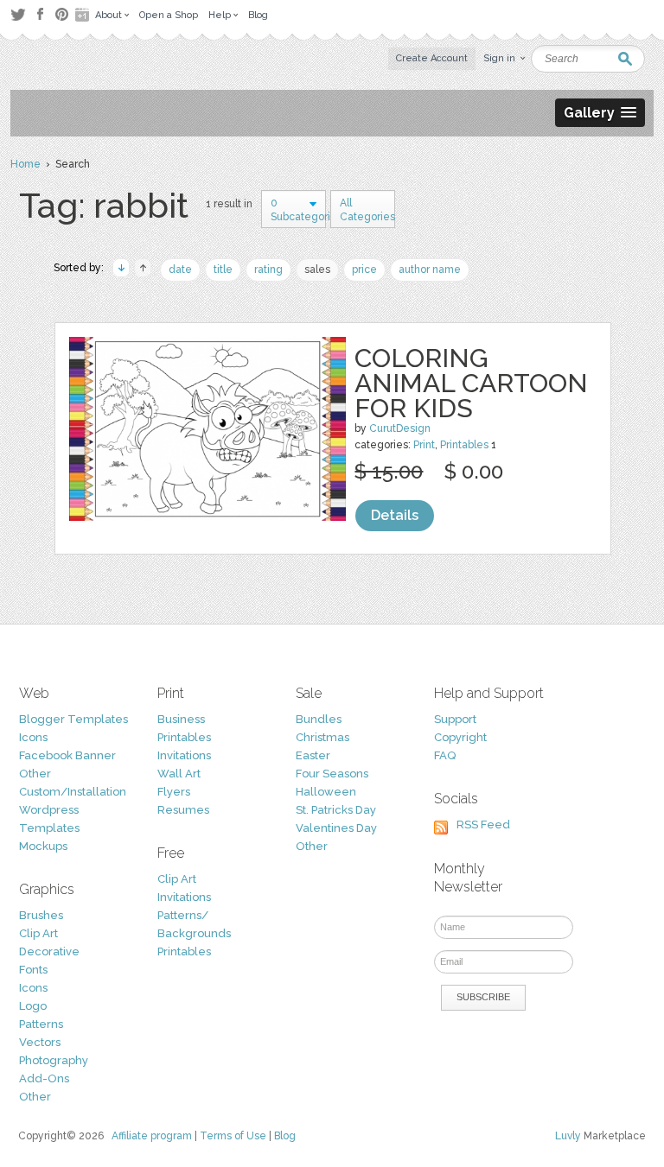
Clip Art (38, 933)
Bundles (319, 719)
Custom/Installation (72, 791)
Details (394, 515)
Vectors (40, 1042)
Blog (285, 1136)
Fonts (33, 969)
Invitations (184, 755)
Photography (53, 1060)
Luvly (568, 1136)
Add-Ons (44, 1078)
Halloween (326, 791)
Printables (464, 445)
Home (25, 164)
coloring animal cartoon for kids (471, 383)
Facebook (39, 15)
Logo (33, 1005)
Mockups (43, 846)
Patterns (41, 1024)
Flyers (173, 791)
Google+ (84, 15)
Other (35, 773)
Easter (313, 755)
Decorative (49, 951)
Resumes (183, 809)
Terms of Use (233, 1136)
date (180, 269)
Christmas (322, 737)
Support (455, 719)
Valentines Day (336, 827)
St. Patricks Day (336, 809)
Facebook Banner (67, 755)
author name (430, 269)
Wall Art (179, 773)
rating (268, 269)
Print (424, 445)
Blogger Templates (73, 719)
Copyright (460, 737)
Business (181, 719)
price (364, 269)
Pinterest (62, 14)
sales (317, 269)
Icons (33, 737)
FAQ (445, 755)
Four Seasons (332, 773)
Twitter (18, 14)
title (223, 269)
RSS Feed (483, 824)
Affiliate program (152, 1136)
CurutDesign (400, 428)
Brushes (41, 915)
